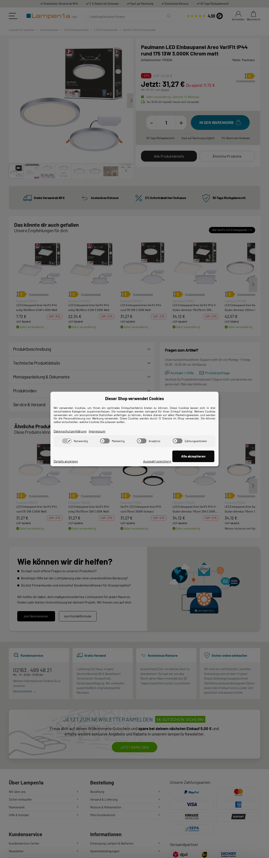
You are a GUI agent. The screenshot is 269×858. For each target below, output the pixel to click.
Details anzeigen (66, 461)
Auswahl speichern (157, 461)
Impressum (97, 431)
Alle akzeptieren (193, 456)
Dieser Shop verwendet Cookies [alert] (134, 398)
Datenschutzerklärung (70, 431)
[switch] (67, 440)
